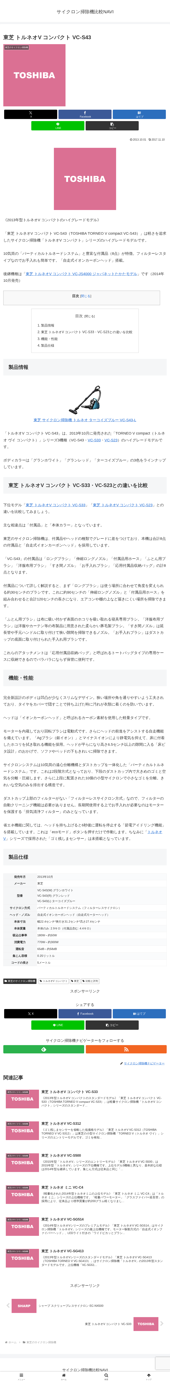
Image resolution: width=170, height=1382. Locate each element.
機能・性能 (49, 339)
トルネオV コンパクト (55, 981)
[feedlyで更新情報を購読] (43, 1049)
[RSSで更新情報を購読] (126, 1049)
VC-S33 (94, 440)
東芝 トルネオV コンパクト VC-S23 (123, 505)
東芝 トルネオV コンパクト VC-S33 (55, 505)
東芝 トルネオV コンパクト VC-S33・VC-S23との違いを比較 (86, 332)
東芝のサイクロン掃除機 (21, 981)
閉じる (85, 296)
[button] (112, 125)
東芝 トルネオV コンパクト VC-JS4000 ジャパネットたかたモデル (81, 274)
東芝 (76, 981)
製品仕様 (47, 345)
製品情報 (47, 325)
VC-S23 (111, 440)
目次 (79, 316)
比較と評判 (92, 981)
